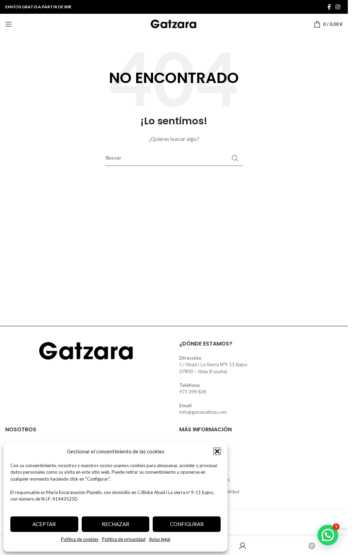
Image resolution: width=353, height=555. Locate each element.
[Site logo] (174, 24)
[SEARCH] (235, 158)
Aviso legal (159, 539)
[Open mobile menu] (9, 24)
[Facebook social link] (329, 7)
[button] (217, 451)
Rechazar (115, 524)
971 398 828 (192, 391)
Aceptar (44, 524)
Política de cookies (80, 539)
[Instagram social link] (338, 7)
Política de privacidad (123, 539)
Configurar (187, 524)
